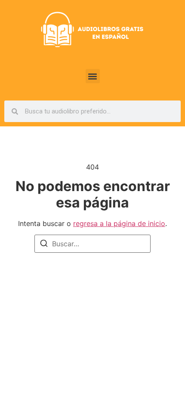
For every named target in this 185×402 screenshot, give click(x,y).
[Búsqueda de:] (92, 244)
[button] (93, 76)
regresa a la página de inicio (119, 223)
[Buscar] (44, 245)
